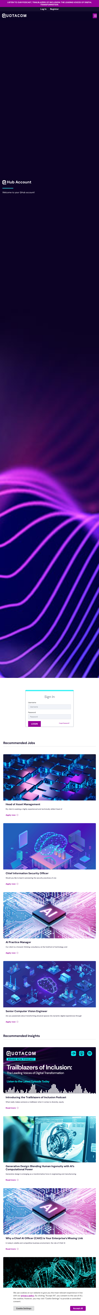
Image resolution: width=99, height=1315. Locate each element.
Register (54, 9)
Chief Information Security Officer (27, 873)
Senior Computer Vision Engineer (26, 1011)
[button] (16, 182)
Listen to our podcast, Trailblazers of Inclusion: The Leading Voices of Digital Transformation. (49, 3)
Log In (43, 9)
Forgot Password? (64, 723)
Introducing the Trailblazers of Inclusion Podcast (36, 1097)
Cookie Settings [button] (23, 1308)
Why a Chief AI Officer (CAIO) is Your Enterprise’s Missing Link (44, 1238)
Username (32, 702)
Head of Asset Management (23, 804)
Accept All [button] (78, 1308)
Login (34, 724)
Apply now (11, 815)
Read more (11, 1108)
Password (32, 712)
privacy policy (27, 1295)
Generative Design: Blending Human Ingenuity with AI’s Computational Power (40, 1168)
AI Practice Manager (18, 942)
